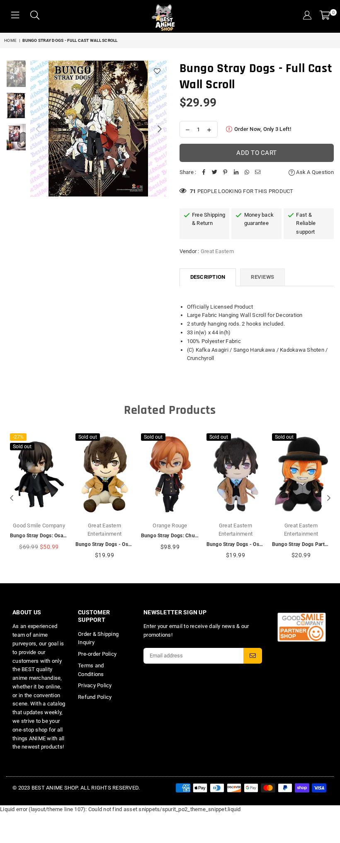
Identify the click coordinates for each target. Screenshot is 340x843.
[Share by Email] (257, 172)
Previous (37, 128)
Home (10, 40)
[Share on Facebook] (203, 172)
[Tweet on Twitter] (214, 172)
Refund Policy (95, 697)
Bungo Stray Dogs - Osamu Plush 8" (248, 544)
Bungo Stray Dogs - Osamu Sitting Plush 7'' (125, 544)
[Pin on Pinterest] (225, 172)
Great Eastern (217, 251)
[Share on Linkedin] (236, 172)
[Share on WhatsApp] (246, 172)
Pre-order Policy (97, 654)
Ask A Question (314, 172)
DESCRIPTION (208, 277)
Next (160, 128)
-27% (18, 437)
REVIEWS (262, 277)
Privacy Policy (95, 685)
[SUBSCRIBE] (252, 656)
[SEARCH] (35, 16)
